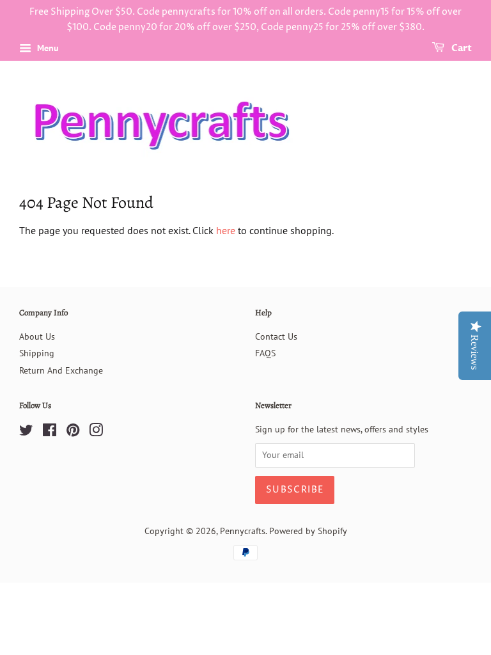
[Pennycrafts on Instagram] (96, 432)
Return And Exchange (61, 370)
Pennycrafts (242, 531)
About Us (37, 336)
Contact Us (276, 336)
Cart (460, 48)
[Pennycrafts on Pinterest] (73, 432)
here (225, 230)
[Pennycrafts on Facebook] (49, 432)
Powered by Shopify (308, 531)
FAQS (265, 353)
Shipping (36, 353)
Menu (47, 48)
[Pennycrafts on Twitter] (26, 432)
